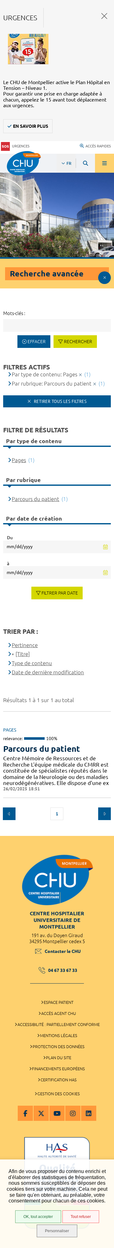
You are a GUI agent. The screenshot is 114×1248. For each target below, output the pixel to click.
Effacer (37, 341)
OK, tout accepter (38, 1216)
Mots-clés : (14, 313)
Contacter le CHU (63, 951)
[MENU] (104, 163)
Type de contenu (32, 663)
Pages (19, 460)
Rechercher (78, 341)
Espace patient (58, 1002)
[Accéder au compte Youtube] (57, 1113)
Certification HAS (59, 1080)
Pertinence (25, 645)
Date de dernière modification (48, 672)
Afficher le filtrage (104, 277)
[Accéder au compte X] (41, 1113)
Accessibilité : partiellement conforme (58, 1024)
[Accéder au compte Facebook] (25, 1113)
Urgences (20, 146)
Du (10, 537)
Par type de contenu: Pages (44, 374)
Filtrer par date (59, 593)
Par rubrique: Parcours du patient (52, 383)
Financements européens (58, 1068)
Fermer (104, 16)
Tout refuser (81, 1216)
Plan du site (58, 1057)
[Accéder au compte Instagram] (72, 1113)
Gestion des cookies (58, 1093)
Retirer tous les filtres (59, 401)
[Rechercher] (85, 163)
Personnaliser (57, 1231)
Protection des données (59, 1046)
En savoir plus (30, 126)
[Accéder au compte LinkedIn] (88, 1113)
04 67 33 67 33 (62, 970)
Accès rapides (98, 146)
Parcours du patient (41, 748)
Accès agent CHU (58, 1013)
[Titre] (23, 654)
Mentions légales (58, 1035)
